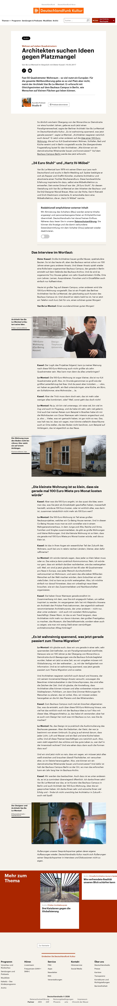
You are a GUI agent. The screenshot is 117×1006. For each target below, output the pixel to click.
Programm (16, 21)
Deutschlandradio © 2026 (58, 996)
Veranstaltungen (55, 979)
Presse (97, 969)
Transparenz (99, 976)
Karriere (97, 972)
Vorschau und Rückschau (7, 966)
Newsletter (52, 972)
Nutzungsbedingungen (63, 999)
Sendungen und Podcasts (8, 972)
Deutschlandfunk (48, 4)
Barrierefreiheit (100, 986)
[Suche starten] (88, 20)
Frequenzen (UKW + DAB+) (32, 970)
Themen (5, 21)
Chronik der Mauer (80, 1002)
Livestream (29, 965)
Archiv (55, 21)
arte (66, 1002)
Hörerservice (76, 965)
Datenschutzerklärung (86, 221)
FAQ (49, 965)
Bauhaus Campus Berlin (49, 154)
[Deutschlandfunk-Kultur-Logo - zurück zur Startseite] (58, 10)
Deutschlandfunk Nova (66, 4)
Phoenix (56, 1002)
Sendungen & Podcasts (32, 21)
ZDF (47, 1002)
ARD (40, 1002)
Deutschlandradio (102, 965)
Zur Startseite (44, 945)
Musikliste (47, 21)
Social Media (76, 969)
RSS (49, 976)
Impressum (82, 999)
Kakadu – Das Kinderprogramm (8, 982)
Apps (50, 969)
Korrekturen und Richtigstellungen (102, 980)
